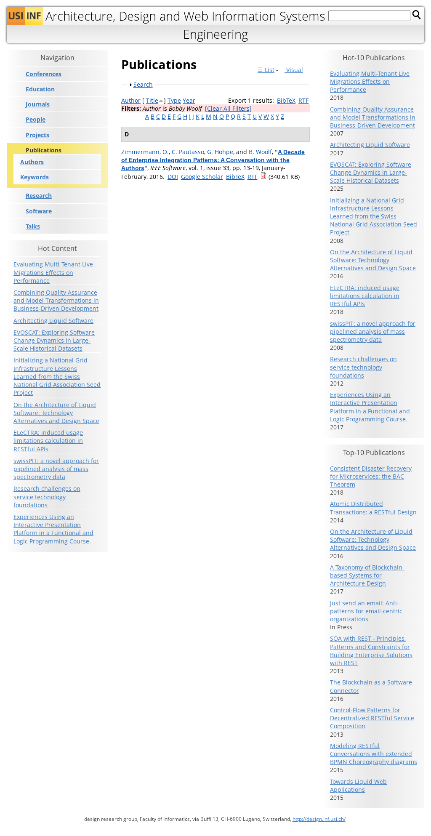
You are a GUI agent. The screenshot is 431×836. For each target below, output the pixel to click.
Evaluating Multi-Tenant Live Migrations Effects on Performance (53, 272)
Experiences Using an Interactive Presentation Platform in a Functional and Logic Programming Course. (53, 529)
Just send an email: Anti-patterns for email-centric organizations (366, 611)
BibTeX (286, 100)
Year (189, 100)
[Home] (25, 16)
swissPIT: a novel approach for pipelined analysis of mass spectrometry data (56, 469)
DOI (173, 177)
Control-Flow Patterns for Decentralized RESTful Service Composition (372, 718)
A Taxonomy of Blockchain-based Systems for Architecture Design (367, 575)
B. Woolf (260, 152)
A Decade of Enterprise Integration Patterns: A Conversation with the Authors (213, 160)
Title (152, 100)
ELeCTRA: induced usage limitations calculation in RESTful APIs (48, 441)
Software (39, 211)
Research (39, 196)
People (35, 119)
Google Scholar (202, 177)
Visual (294, 70)
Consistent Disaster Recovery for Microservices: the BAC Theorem (371, 476)
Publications (43, 150)
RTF (303, 100)
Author (131, 100)
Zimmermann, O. (145, 152)
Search (143, 84)
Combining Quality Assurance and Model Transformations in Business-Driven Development (56, 300)
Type (174, 100)
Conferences (43, 74)
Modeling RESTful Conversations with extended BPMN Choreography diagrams (373, 754)
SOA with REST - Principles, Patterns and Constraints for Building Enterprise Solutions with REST (371, 650)
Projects (37, 135)
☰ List (266, 70)
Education (40, 89)
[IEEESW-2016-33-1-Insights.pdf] (263, 177)
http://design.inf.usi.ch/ (319, 819)
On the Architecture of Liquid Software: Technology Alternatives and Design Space (56, 413)
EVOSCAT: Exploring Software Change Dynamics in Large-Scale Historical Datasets (54, 340)
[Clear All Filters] (228, 108)
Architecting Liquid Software (53, 321)
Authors (32, 162)
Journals (38, 104)
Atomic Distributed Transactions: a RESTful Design (373, 508)
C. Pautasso (188, 152)
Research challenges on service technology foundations (46, 497)
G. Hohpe (220, 152)
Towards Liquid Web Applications (358, 785)
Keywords (34, 177)
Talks (33, 226)
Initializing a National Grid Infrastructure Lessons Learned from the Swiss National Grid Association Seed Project (57, 376)
